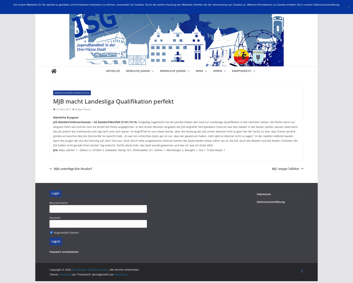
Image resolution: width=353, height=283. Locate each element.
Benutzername (58, 203)
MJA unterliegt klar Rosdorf (73, 169)
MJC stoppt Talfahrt (285, 169)
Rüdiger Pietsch (83, 109)
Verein (217, 71)
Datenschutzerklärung (271, 202)
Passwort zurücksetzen (64, 252)
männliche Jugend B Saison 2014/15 (72, 93)
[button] (152, 71)
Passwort (54, 217)
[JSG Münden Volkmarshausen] (53, 71)
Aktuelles (113, 71)
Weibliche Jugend (138, 71)
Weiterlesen (180, 9)
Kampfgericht (242, 71)
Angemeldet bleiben (66, 232)
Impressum (264, 194)
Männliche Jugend (173, 71)
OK (169, 9)
